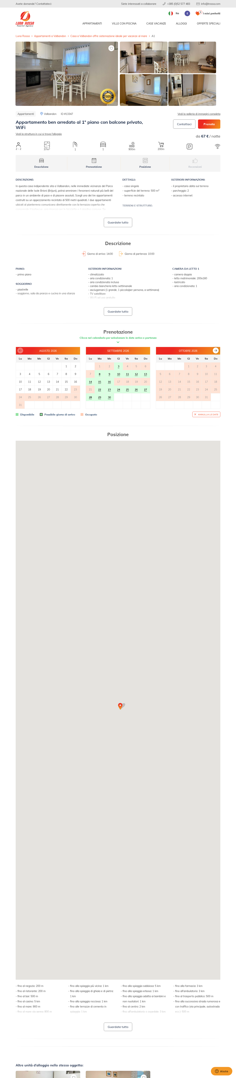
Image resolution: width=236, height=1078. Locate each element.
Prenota (209, 124)
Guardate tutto (118, 222)
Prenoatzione (94, 166)
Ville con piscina (124, 23)
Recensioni (195, 166)
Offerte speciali (208, 23)
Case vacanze (156, 23)
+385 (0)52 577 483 (178, 4)
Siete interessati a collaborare (138, 4)
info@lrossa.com (210, 4)
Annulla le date (208, 414)
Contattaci (184, 124)
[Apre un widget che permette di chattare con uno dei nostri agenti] (221, 1071)
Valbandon (50, 114)
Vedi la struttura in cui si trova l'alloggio (39, 134)
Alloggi (181, 23)
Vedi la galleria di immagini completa (199, 114)
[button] (215, 350)
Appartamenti (92, 23)
